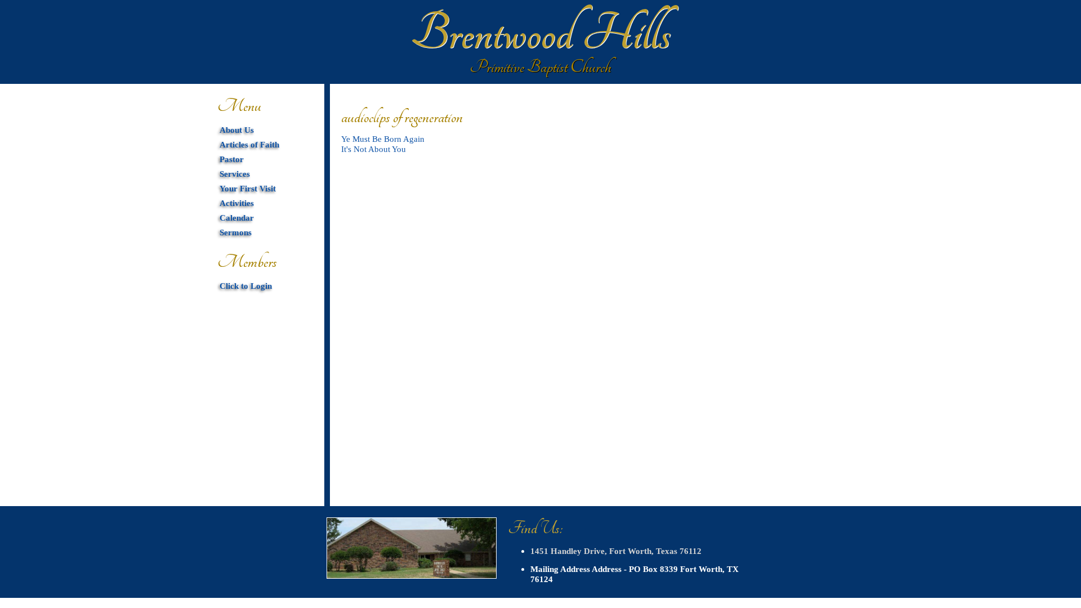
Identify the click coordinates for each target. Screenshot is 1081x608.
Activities (237, 203)
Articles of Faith (249, 144)
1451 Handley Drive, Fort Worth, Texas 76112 (616, 551)
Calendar (237, 217)
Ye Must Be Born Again (383, 139)
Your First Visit (248, 188)
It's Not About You (373, 149)
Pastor (232, 159)
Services (235, 173)
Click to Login (246, 285)
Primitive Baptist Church (540, 67)
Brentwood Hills (540, 34)
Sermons (236, 232)
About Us (237, 130)
